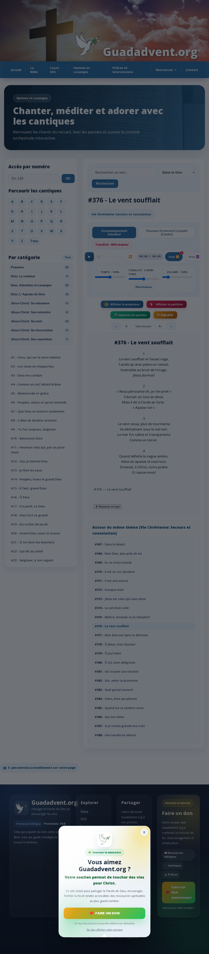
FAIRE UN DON (107, 913)
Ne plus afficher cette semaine (105, 929)
